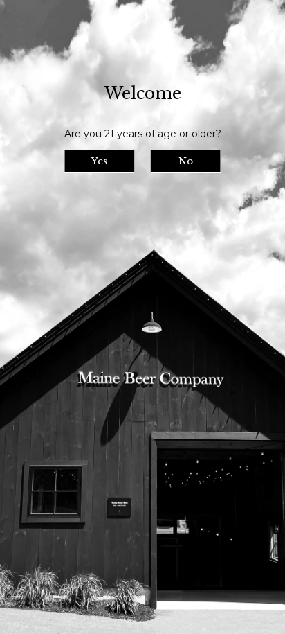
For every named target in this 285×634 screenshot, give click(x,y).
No (185, 161)
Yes (99, 161)
